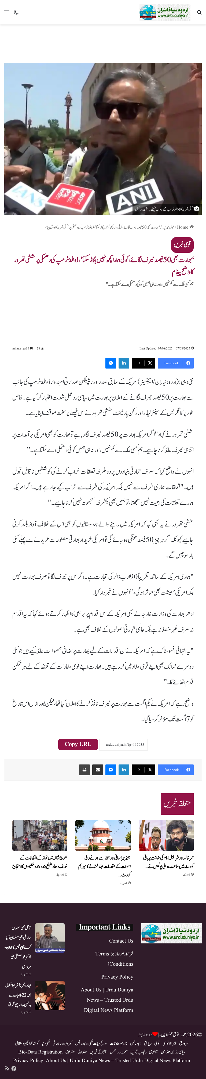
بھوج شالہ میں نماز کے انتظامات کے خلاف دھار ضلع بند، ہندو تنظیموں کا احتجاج (39, 862)
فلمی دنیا (46, 1043)
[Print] (84, 769)
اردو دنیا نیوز (145, 1035)
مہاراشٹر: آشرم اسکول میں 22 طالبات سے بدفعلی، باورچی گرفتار (18, 995)
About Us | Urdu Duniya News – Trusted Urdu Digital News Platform (107, 1000)
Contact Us (121, 941)
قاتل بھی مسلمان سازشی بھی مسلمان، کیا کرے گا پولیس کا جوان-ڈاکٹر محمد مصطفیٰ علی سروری (18, 947)
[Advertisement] (103, 42)
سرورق (184, 1043)
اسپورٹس (135, 1043)
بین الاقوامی (169, 1043)
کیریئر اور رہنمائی (62, 1043)
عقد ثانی (70, 1052)
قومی (157, 1043)
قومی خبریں (168, 227)
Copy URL (78, 744)
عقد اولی (82, 1052)
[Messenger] (110, 363)
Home (183, 227)
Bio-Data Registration (40, 1052)
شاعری (153, 1052)
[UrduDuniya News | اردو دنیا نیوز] (164, 12)
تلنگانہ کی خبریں (98, 1052)
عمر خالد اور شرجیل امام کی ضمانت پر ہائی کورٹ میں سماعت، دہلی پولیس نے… (168, 862)
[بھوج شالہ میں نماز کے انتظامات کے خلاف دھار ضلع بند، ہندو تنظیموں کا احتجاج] (39, 835)
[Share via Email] (97, 769)
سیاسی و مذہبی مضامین (173, 1052)
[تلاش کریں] (199, 14)
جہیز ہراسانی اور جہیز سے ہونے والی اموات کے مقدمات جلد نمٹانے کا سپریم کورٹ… (104, 866)
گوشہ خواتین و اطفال (27, 1043)
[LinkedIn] (124, 363)
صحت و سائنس (119, 1052)
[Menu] (6, 14)
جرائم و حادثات (118, 1043)
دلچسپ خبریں (138, 1052)
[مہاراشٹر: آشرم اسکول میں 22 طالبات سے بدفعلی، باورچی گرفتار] (50, 995)
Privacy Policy (117, 977)
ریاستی (148, 1043)
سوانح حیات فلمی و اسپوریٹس (91, 1043)
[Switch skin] (16, 14)
